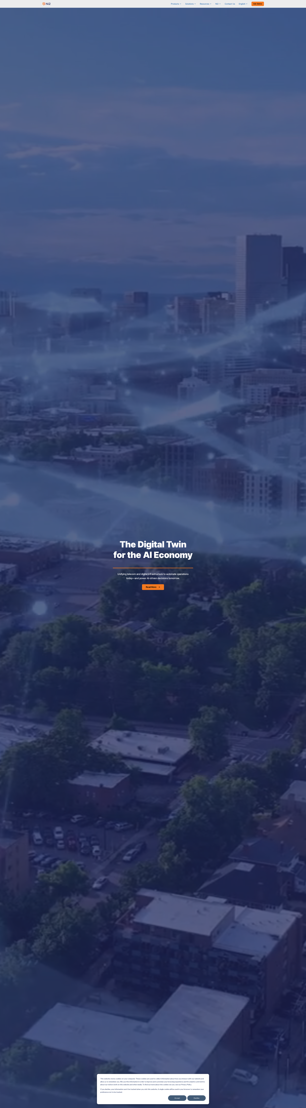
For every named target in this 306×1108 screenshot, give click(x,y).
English (242, 4)
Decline (196, 1098)
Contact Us (230, 4)
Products (175, 4)
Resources (204, 4)
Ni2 (217, 4)
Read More (151, 587)
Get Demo (257, 4)
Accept (177, 1098)
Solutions (189, 4)
